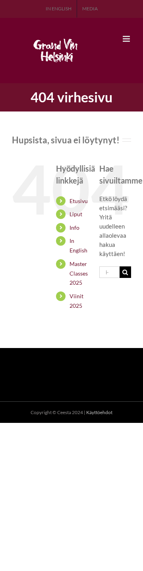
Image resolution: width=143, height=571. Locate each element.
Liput (76, 214)
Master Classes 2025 (79, 273)
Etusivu (79, 201)
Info (74, 227)
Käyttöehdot (99, 412)
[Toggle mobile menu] (127, 39)
